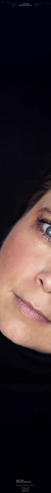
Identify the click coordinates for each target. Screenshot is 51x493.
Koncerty (25, 488)
